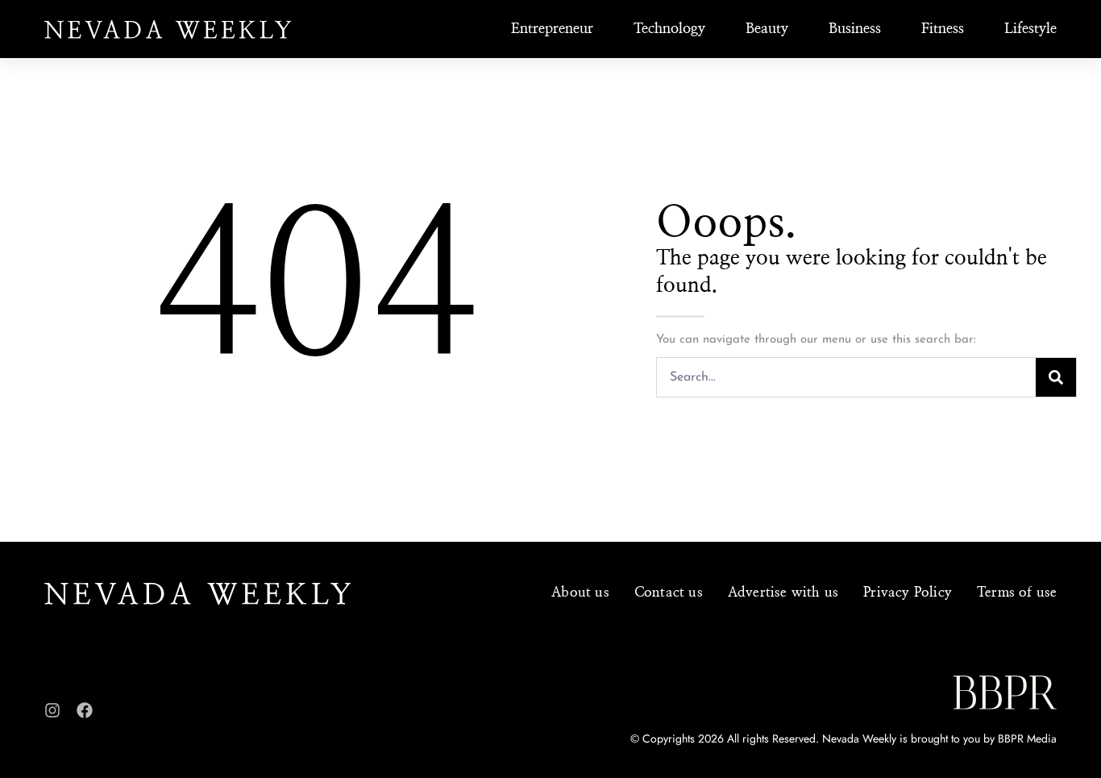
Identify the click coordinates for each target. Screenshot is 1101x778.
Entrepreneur (552, 29)
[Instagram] (52, 710)
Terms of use (1017, 592)
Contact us (668, 592)
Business (855, 29)
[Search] (1056, 377)
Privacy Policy (907, 592)
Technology (669, 29)
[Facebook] (85, 710)
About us (580, 592)
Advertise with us (783, 592)
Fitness (942, 29)
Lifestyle (1030, 29)
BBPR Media (1027, 738)
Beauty (767, 29)
